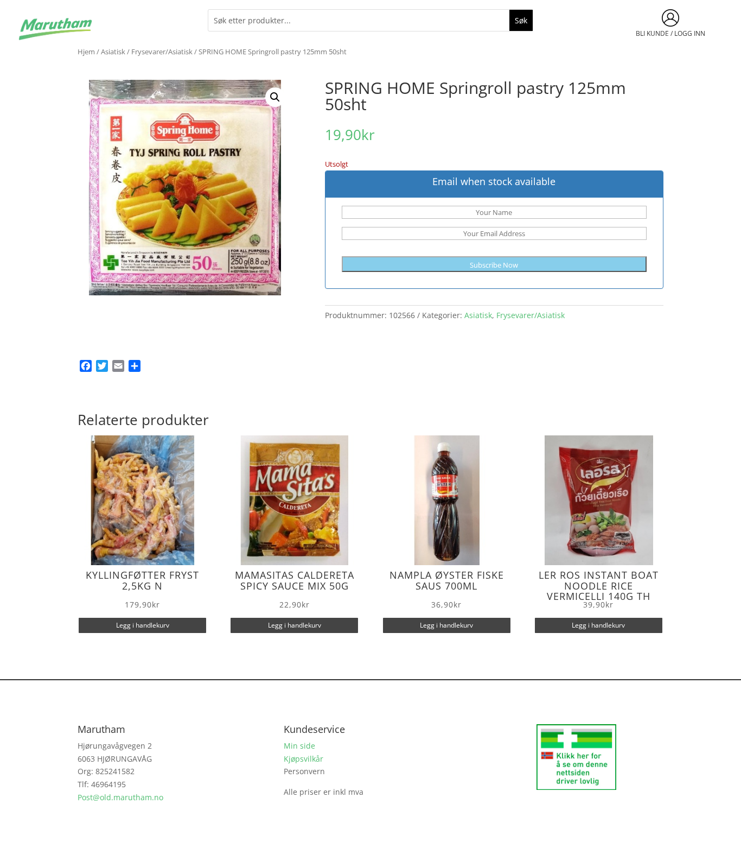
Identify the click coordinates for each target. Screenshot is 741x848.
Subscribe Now (494, 265)
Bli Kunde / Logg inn (670, 33)
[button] (275, 97)
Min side (299, 746)
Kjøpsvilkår (303, 759)
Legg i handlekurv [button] (142, 625)
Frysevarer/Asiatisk (162, 51)
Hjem (86, 51)
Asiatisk (113, 51)
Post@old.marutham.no (120, 797)
